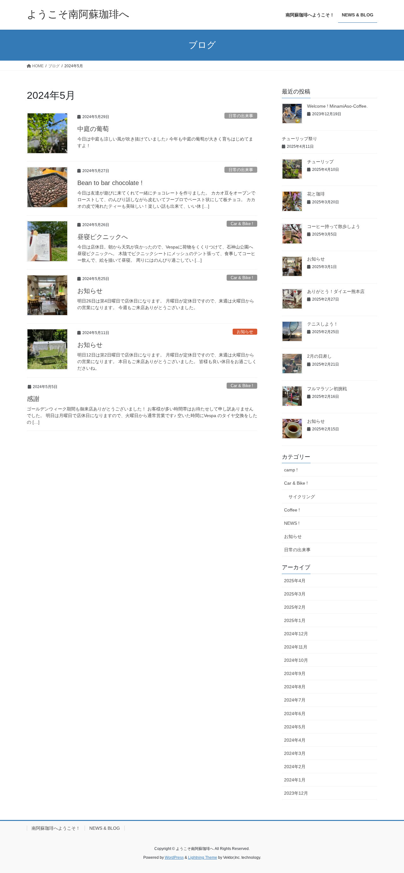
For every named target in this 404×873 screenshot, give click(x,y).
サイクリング (301, 496)
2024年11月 (295, 646)
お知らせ (90, 290)
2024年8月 (295, 686)
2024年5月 (295, 726)
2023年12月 (296, 793)
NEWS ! (292, 523)
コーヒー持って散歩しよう (333, 226)
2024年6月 (295, 713)
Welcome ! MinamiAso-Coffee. (337, 106)
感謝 (33, 398)
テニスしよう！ (322, 323)
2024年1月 (295, 779)
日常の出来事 (241, 115)
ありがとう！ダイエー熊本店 (336, 291)
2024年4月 (295, 740)
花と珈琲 (316, 193)
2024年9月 (295, 673)
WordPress (174, 857)
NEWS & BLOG (104, 828)
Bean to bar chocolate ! (110, 182)
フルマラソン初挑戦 (327, 388)
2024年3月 (295, 753)
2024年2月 (295, 766)
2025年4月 (295, 580)
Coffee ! (292, 509)
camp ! (291, 469)
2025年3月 (295, 593)
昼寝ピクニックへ (102, 236)
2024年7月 (295, 700)
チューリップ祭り (299, 138)
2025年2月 (295, 607)
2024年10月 (296, 660)
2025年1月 (295, 620)
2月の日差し (319, 356)
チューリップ (320, 161)
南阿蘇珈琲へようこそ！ (56, 828)
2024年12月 (296, 633)
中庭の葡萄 (93, 128)
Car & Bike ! (242, 223)
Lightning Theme (202, 857)
